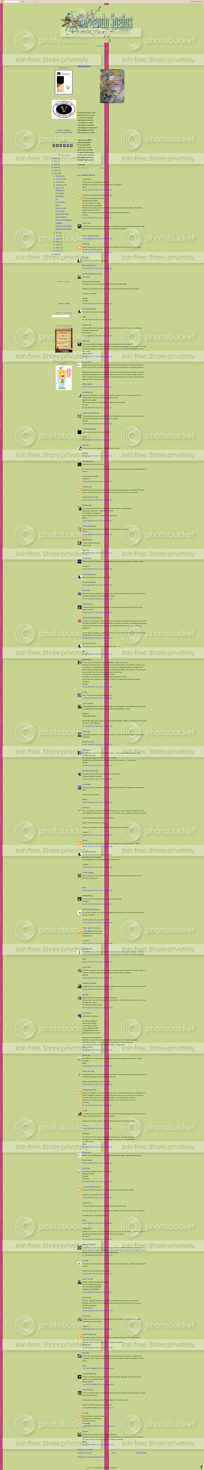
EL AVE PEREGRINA (89, 909)
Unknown (85, 487)
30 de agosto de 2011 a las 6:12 (97, 218)
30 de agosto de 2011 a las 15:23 (97, 904)
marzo (58, 245)
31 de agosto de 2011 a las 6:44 (97, 1163)
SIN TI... (58, 205)
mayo (58, 239)
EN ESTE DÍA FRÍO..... (63, 214)
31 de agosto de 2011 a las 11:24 (97, 1292)
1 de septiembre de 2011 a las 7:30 (98, 1408)
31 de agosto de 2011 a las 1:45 (97, 1128)
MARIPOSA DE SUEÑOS (63, 226)
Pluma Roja (86, 1390)
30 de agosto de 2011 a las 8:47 (97, 440)
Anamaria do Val (87, 983)
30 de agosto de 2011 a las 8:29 (97, 424)
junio (58, 236)
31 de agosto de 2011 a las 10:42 (97, 1274)
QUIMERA (58, 223)
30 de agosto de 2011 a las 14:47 (97, 890)
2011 (56, 173)
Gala (84, 994)
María (84, 445)
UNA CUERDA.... (61, 202)
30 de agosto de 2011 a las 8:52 (97, 481)
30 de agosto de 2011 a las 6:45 (97, 268)
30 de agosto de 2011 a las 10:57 (97, 654)
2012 (56, 170)
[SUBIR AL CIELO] (201, 1467)
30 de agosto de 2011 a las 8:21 (97, 408)
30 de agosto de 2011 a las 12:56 (97, 846)
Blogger (112, 1468)
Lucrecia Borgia (87, 309)
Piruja (84, 1353)
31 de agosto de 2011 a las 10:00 (97, 1255)
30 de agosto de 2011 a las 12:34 (97, 802)
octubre (58, 182)
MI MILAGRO (59, 211)
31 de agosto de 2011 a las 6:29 (97, 1147)
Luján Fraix (86, 703)
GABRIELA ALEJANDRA (63, 229)
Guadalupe (86, 392)
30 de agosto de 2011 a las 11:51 (97, 698)
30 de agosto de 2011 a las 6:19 (97, 239)
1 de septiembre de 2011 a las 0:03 (98, 1368)
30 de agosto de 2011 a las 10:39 (97, 599)
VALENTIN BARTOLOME (90, 618)
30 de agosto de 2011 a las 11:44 (97, 687)
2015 (56, 164)
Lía (83, 1110)
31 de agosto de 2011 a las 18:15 (97, 1329)
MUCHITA (85, 540)
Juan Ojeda (86, 461)
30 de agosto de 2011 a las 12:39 (97, 835)
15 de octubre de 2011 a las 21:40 (98, 1444)
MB (83, 840)
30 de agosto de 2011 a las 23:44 (97, 1066)
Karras (84, 590)
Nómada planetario (88, 771)
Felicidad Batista (87, 1090)
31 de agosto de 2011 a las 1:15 (97, 1105)
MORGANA (86, 604)
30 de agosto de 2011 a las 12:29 (97, 779)
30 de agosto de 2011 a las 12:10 (97, 744)
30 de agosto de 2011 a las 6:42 (97, 252)
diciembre (59, 176)
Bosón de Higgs (87, 1244)
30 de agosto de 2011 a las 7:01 (97, 303)
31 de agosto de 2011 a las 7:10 (97, 1181)
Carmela (85, 1013)
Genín (84, 341)
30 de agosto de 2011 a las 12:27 (97, 765)
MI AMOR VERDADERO (63, 220)
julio (57, 233)
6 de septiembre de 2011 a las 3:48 (98, 1426)
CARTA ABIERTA (61, 217)
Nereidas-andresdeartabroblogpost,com (95, 195)
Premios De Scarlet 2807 (63, 132)
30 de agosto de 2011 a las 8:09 (97, 356)
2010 (56, 254)
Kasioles (85, 659)
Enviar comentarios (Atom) (96, 1457)
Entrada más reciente (85, 1453)
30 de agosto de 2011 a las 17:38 (97, 989)
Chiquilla (85, 558)
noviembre (59, 179)
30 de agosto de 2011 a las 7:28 (97, 336)
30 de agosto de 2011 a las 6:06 (97, 190)
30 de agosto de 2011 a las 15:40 (97, 922)
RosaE (84, 1168)
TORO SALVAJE (87, 429)
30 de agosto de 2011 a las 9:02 (97, 500)
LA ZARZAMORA (88, 1374)
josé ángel (85, 949)
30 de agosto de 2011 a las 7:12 (97, 319)
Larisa (84, 807)
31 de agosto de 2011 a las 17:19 (97, 1311)
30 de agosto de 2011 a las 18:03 (97, 1008)
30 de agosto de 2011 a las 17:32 (97, 978)
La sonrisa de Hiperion (90, 1187)
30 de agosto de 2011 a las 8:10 (97, 387)
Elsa (83, 1431)
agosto (58, 188)
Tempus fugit (86, 872)
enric (84, 1413)
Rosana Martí (86, 1071)
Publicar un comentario (85, 1449)
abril (57, 242)
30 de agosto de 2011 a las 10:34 (97, 585)
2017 (56, 158)
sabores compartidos (89, 413)
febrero (58, 248)
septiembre (60, 185)
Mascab (85, 362)
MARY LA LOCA (60, 208)
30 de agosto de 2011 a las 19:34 (97, 1050)
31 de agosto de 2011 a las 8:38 (97, 1223)
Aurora (84, 244)
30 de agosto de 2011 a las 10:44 (97, 612)
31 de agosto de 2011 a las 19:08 (97, 1347)
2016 (56, 161)
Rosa (84, 257)
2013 (56, 167)
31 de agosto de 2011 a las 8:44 (97, 1239)
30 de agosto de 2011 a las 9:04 (97, 521)
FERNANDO (59, 196)
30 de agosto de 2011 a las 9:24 (97, 534)
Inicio (114, 1453)
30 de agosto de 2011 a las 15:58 (97, 943)
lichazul (84, 223)
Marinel (84, 1055)
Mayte (84, 731)
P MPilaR (85, 505)
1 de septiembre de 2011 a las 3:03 (98, 1384)
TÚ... (57, 199)
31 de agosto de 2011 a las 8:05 (97, 1197)
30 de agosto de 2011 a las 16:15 (97, 962)
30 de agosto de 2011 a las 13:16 (97, 867)
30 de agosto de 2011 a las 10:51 (97, 638)
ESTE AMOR (59, 193)
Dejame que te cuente (89, 928)
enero (58, 251)
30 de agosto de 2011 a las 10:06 (97, 569)
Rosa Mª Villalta (87, 1334)
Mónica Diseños (87, 526)
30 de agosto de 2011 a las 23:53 (97, 1084)
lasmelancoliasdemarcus (90, 274)
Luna (84, 1260)
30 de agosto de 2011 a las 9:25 (97, 553)
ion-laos (85, 784)
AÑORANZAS (60, 190)
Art (83, 692)
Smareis (85, 967)
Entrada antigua (141, 1453)
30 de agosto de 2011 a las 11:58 (97, 726)
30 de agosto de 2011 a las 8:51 (97, 456)
